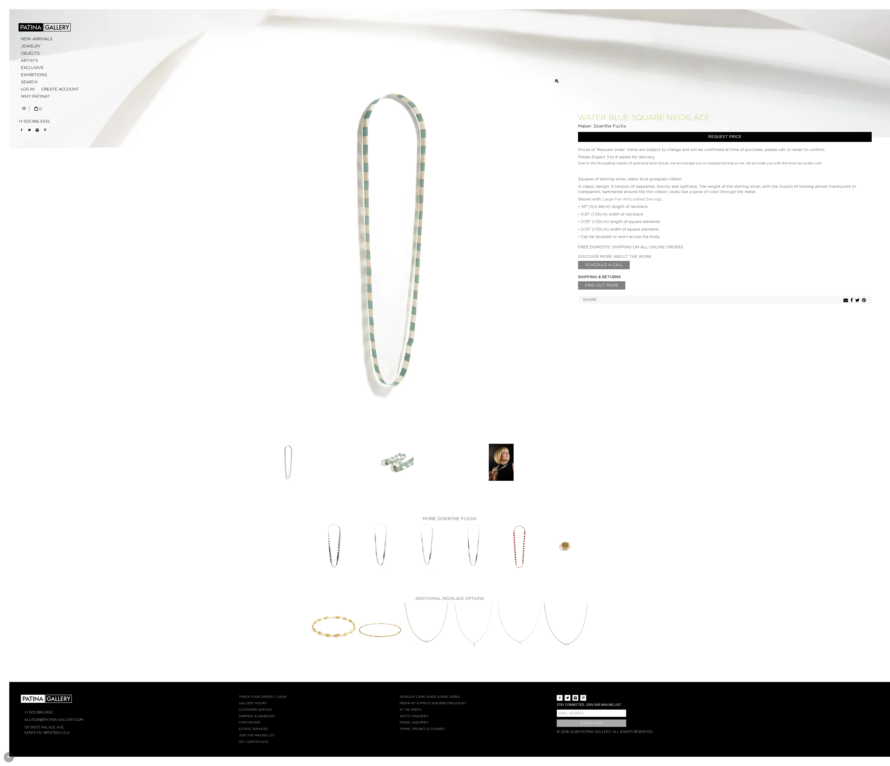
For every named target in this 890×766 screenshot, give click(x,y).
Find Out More (601, 285)
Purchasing (249, 722)
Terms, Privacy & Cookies (422, 729)
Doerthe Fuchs (610, 126)
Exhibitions (34, 75)
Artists (29, 60)
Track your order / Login (262, 696)
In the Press (411, 709)
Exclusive (32, 68)
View (333, 546)
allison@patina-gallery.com (53, 720)
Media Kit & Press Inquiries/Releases (433, 703)
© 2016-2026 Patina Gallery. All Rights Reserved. (605, 732)
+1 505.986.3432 (34, 121)
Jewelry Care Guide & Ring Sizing (430, 696)
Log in (28, 89)
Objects (30, 53)
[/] (45, 27)
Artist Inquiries (414, 716)
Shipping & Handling (257, 716)
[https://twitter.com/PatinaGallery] (29, 130)
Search (29, 82)
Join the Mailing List (257, 735)
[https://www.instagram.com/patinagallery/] (37, 130)
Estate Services (253, 729)
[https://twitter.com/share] (858, 300)
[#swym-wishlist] (24, 109)
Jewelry (31, 46)
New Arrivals (36, 39)
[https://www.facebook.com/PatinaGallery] (21, 130)
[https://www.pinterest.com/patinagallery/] (45, 130)
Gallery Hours (253, 703)
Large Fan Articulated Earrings (632, 199)
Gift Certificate (253, 742)
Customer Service (255, 709)
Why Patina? (35, 96)
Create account (60, 89)
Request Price (724, 136)
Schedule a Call (604, 265)
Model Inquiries (414, 722)
